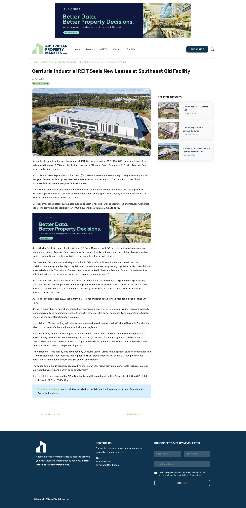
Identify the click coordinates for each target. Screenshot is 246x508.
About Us (100, 458)
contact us (120, 452)
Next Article (133, 414)
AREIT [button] (103, 49)
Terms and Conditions (107, 465)
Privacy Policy (103, 461)
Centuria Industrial (57, 62)
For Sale (131, 49)
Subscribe (197, 49)
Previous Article (51, 414)
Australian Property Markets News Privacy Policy (181, 475)
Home (77, 49)
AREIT (44, 62)
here (56, 393)
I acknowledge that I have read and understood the (182, 473)
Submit (182, 483)
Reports (117, 49)
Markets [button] (89, 49)
